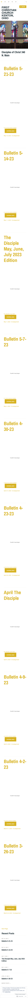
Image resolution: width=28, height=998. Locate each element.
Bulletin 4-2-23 (15, 764)
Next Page (5, 929)
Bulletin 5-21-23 (13, 71)
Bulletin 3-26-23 (13, 848)
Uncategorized (15, 135)
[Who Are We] (5, 1)
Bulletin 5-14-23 (13, 156)
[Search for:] (26, 1)
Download (10, 131)
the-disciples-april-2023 (9, 651)
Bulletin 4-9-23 (15, 679)
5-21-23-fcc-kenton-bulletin (10, 127)
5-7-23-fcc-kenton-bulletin (10, 398)
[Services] (12, 1)
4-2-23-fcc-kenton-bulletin (10, 820)
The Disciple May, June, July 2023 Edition (14, 249)
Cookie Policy (7, 991)
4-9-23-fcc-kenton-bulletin (10, 736)
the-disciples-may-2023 (9, 314)
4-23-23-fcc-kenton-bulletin (10, 567)
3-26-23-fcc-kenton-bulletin (10, 905)
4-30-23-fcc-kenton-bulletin (10, 482)
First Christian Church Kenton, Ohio (9, 12)
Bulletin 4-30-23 (13, 426)
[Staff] (8, 1)
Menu (23, 6)
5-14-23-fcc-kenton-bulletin (10, 212)
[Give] (16, 1)
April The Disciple (12, 595)
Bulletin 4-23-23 (13, 511)
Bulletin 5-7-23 (15, 342)
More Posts (6, 983)
